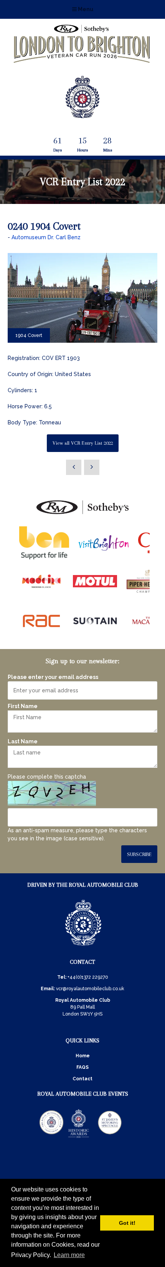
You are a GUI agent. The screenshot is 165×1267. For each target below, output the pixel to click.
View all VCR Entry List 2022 (83, 443)
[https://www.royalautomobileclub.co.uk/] (83, 947)
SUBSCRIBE (139, 854)
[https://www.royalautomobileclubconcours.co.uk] (51, 1137)
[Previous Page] (73, 467)
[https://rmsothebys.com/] (82, 514)
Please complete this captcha (47, 777)
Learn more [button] (69, 1255)
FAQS (82, 1067)
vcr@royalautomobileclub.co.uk (90, 988)
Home (83, 1055)
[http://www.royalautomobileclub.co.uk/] (82, 115)
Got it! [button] (127, 1223)
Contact (82, 1078)
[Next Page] (91, 467)
